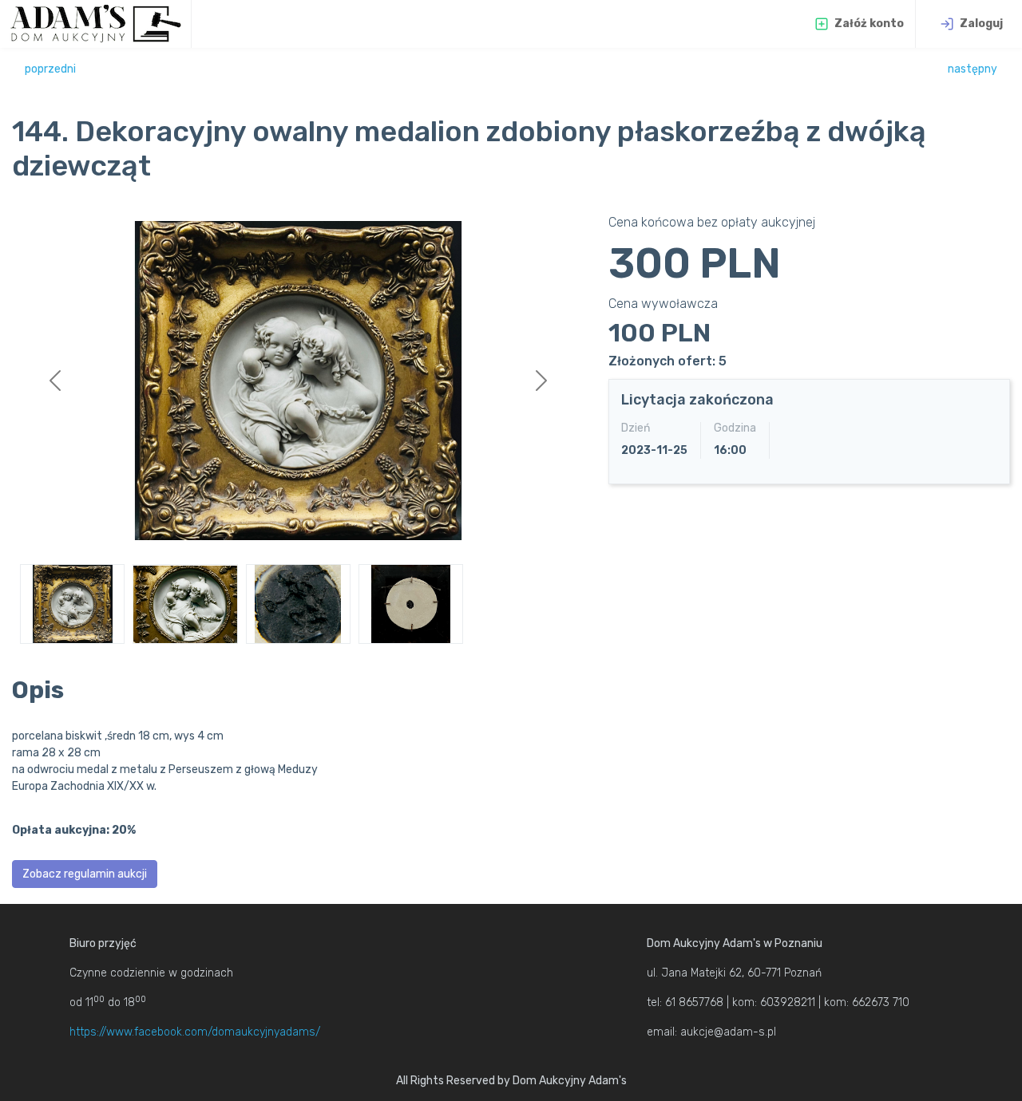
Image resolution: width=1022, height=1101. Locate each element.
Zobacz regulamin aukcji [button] (84, 874)
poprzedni (50, 69)
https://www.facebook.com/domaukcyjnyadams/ (194, 1032)
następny (972, 69)
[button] (54, 380)
